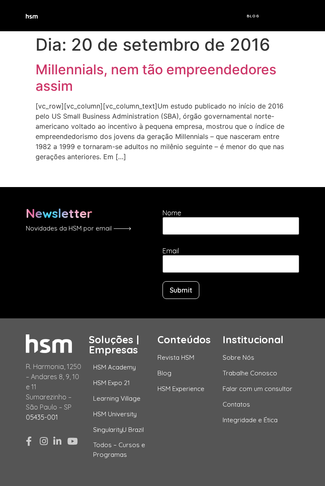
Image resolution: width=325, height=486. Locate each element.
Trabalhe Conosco (250, 373)
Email (170, 250)
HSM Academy (114, 367)
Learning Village (116, 398)
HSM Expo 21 (111, 383)
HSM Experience (180, 389)
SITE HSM (285, 15)
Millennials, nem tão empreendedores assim (156, 77)
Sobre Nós (238, 357)
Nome (171, 212)
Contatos (236, 404)
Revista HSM (175, 357)
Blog (253, 16)
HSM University (115, 414)
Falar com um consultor (257, 389)
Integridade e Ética (250, 420)
